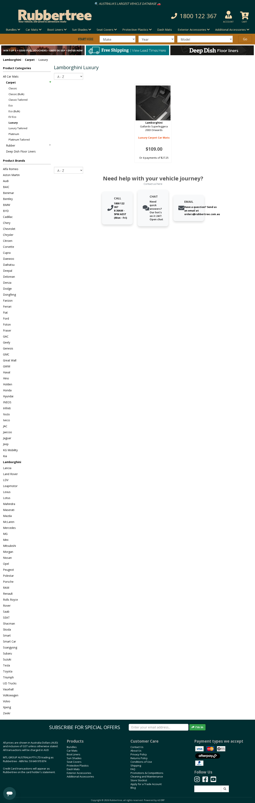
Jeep (6, 444)
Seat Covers (74, 762)
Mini (5, 540)
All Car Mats (11, 76)
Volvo (6, 701)
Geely (6, 342)
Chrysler (8, 235)
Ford (6, 318)
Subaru (7, 653)
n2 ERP (160, 800)
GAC (6, 336)
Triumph (8, 677)
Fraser (7, 330)
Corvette (8, 247)
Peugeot (8, 570)
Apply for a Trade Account (146, 784)
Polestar (8, 576)
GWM (6, 366)
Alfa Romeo (10, 169)
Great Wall (9, 360)
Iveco (6, 420)
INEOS (7, 402)
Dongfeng (9, 294)
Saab (6, 611)
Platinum (14, 134)
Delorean (9, 276)
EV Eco (12, 117)
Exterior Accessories (79, 773)
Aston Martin (11, 175)
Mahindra (9, 504)
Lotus (6, 498)
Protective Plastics (78, 765)
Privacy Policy (138, 754)
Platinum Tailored (19, 139)
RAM (6, 587)
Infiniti (7, 408)
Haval (6, 372)
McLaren (8, 522)
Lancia (7, 468)
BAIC (6, 187)
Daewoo (8, 259)
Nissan (7, 558)
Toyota (7, 671)
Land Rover (10, 474)
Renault (8, 593)
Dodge (7, 288)
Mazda (7, 516)
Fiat (5, 312)
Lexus (7, 492)
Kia (5, 456)
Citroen (7, 241)
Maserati (8, 510)
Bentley (8, 199)
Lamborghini (12, 60)
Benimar (8, 193)
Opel (6, 564)
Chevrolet (9, 229)
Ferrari (7, 306)
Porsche (8, 582)
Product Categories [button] (17, 68)
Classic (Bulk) (16, 94)
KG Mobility (10, 450)
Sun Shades (74, 758)
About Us (135, 750)
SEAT (6, 617)
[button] (180, 16)
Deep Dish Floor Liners (21, 151)
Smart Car (9, 641)
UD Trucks (10, 683)
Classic (13, 88)
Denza (7, 282)
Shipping (135, 765)
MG (5, 534)
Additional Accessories (80, 776)
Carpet (30, 60)
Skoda (7, 629)
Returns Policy (139, 758)
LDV (5, 480)
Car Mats (72, 750)
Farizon (8, 300)
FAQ (132, 769)
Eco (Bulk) (14, 111)
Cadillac (8, 217)
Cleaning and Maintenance (146, 776)
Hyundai (8, 396)
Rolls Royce (10, 599)
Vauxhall (8, 689)
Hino (6, 378)
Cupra (7, 253)
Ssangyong (10, 647)
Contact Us (136, 747)
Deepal (7, 271)
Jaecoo (7, 432)
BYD (6, 211)
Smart (7, 635)
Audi (6, 181)
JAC (5, 426)
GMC (6, 354)
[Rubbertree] (58, 16)
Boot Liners (73, 754)
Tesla (6, 665)
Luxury (13, 122)
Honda (7, 390)
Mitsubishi (9, 546)
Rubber (10, 145)
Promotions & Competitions (146, 773)
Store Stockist (138, 780)
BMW (6, 205)
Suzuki (7, 659)
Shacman (9, 623)
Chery (6, 223)
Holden (7, 384)
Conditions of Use (141, 762)
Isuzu (6, 414)
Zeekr (6, 713)
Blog (133, 787)
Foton (7, 324)
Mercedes (9, 528)
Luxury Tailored (18, 128)
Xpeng (7, 707)
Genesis (8, 348)
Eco (11, 105)
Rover (7, 605)
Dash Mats (164, 29)
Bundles (72, 747)
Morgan (8, 552)
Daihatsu (9, 265)
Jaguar (7, 438)
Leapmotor (10, 486)
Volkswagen (10, 695)
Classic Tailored (18, 99)
